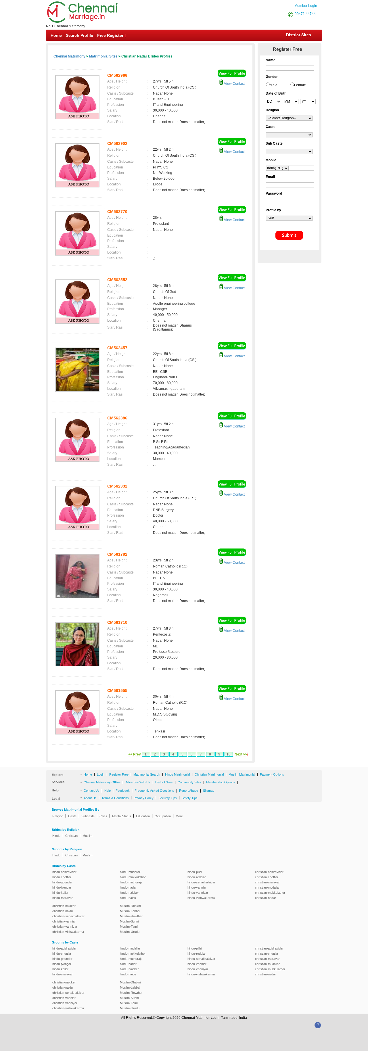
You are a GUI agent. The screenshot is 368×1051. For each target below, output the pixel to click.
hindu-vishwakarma (201, 898)
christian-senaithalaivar (68, 916)
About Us (90, 798)
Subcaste (88, 816)
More (179, 816)
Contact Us (91, 790)
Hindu (56, 835)
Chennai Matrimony (69, 56)
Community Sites (189, 782)
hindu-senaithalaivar (201, 882)
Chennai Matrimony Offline (102, 782)
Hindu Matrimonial (177, 774)
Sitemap (208, 790)
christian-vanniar (64, 921)
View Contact (234, 84)
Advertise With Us (137, 782)
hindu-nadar (128, 887)
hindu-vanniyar (197, 892)
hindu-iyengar (61, 887)
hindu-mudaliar (130, 872)
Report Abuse (188, 790)
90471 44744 (305, 14)
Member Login (305, 6)
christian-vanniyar (64, 926)
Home (56, 35)
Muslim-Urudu (129, 931)
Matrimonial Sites (103, 56)
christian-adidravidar (269, 872)
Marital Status (121, 816)
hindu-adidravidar (64, 872)
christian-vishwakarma (68, 931)
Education (143, 816)
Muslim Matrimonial (242, 774)
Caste (72, 816)
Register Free (119, 774)
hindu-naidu (128, 898)
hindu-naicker (129, 892)
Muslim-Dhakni (130, 906)
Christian (71, 835)
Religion (57, 816)
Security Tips (167, 798)
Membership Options (220, 782)
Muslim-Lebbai (130, 911)
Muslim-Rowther (131, 916)
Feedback (123, 790)
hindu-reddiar (196, 877)
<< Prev (134, 754)
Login (100, 774)
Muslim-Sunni (129, 921)
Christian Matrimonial (209, 774)
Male (273, 85)
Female (300, 85)
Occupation (163, 816)
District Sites (298, 34)
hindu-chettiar (61, 877)
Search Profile (79, 35)
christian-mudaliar (267, 887)
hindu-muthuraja (131, 882)
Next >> (241, 754)
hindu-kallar (60, 892)
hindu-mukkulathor (133, 877)
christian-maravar (267, 882)
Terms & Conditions (115, 798)
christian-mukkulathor (270, 892)
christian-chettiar (266, 877)
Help (107, 790)
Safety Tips (190, 798)
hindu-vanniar (196, 887)
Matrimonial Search (146, 774)
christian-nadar (265, 898)
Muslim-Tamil (129, 926)
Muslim (87, 835)
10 (229, 754)
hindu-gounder (62, 882)
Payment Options (272, 774)
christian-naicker (64, 906)
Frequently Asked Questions (154, 790)
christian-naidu (62, 911)
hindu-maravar (62, 898)
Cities (103, 816)
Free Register (110, 35)
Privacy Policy (144, 798)
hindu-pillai (194, 872)
